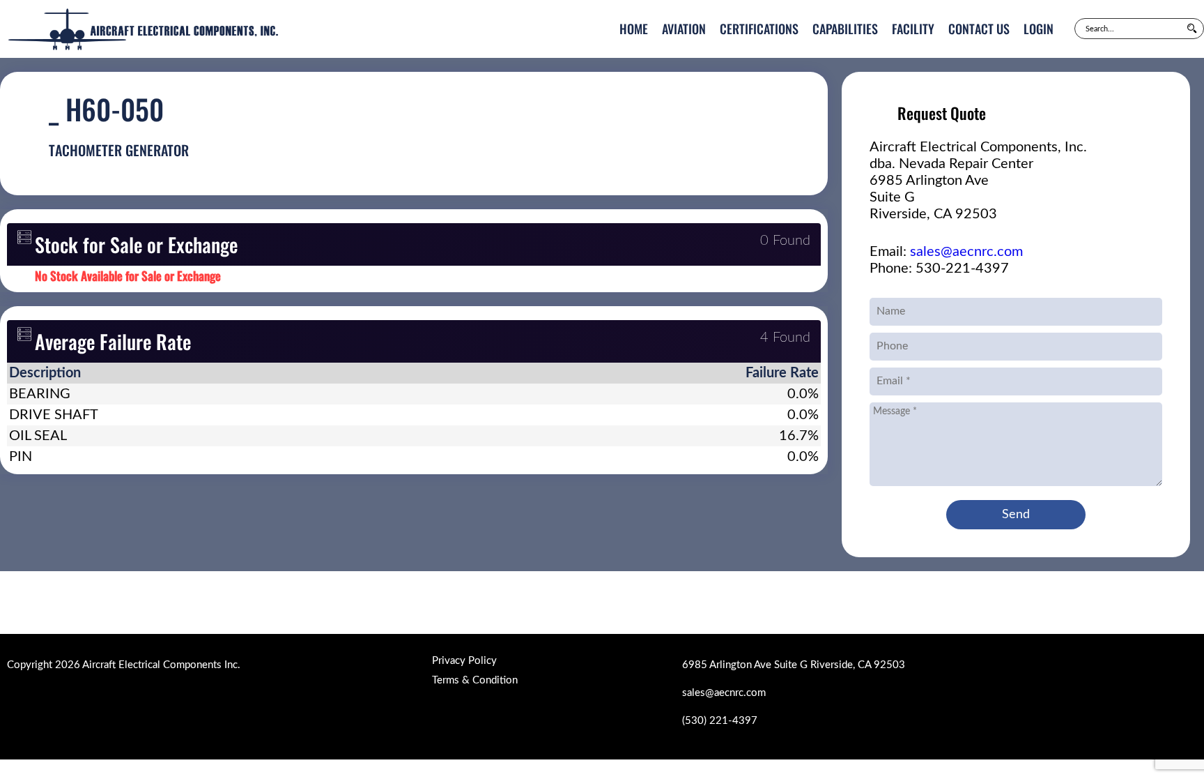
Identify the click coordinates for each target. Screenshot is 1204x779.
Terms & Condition (475, 680)
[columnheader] (229, 373)
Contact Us (979, 29)
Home (633, 29)
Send (1016, 514)
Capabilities (845, 29)
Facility (913, 29)
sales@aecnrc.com (966, 252)
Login (1039, 29)
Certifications (759, 29)
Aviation (684, 29)
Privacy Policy (464, 661)
